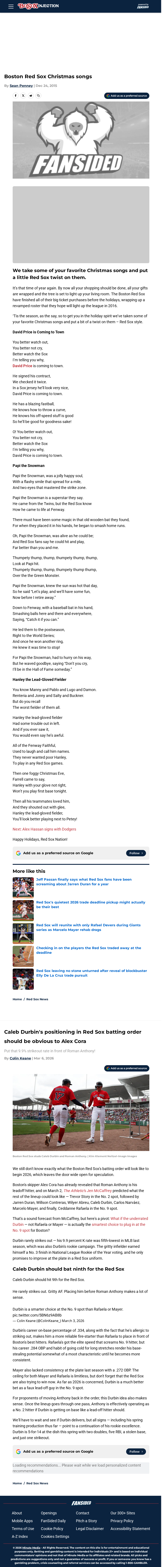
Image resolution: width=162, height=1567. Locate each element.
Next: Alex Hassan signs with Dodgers (44, 829)
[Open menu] (11, 6)
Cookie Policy (52, 1528)
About (17, 1513)
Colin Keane (20, 1058)
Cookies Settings (55, 1536)
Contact (82, 1513)
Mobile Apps (22, 1521)
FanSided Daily (53, 1521)
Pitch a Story (86, 1521)
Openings (49, 1513)
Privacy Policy (122, 1521)
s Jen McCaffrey (87, 1190)
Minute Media (31, 1547)
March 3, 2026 (73, 1320)
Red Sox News (37, 999)
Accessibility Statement (130, 1528)
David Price (22, 366)
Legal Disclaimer (90, 1528)
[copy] (38, 96)
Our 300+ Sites (123, 1513)
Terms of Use (23, 1528)
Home (17, 999)
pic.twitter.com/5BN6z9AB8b (37, 1315)
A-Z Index (20, 1536)
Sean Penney (21, 86)
